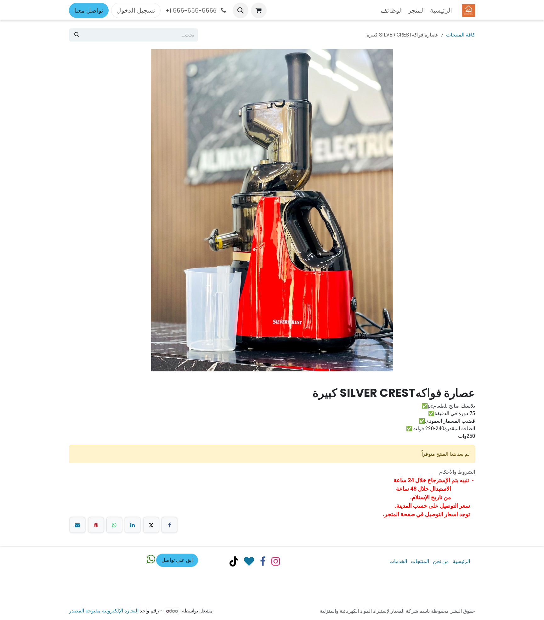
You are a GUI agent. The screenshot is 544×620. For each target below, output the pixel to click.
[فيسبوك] (169, 525)
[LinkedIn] (132, 525)
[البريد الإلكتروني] (77, 525)
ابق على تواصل (177, 560)
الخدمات (398, 561)
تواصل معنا (88, 10)
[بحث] (77, 35)
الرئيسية (461, 561)
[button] (240, 10)
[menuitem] (441, 10)
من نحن (441, 561)
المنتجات (420, 561)
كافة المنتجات (460, 35)
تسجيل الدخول (135, 10)
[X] (151, 525)
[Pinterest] (96, 525)
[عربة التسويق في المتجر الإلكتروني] (259, 10)
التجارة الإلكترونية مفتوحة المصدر (104, 611)
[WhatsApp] (114, 525)
